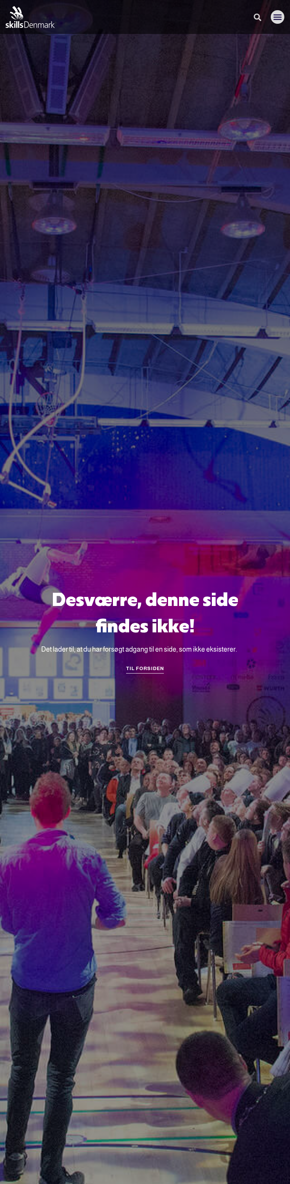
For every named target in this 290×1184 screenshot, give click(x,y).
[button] (277, 17)
